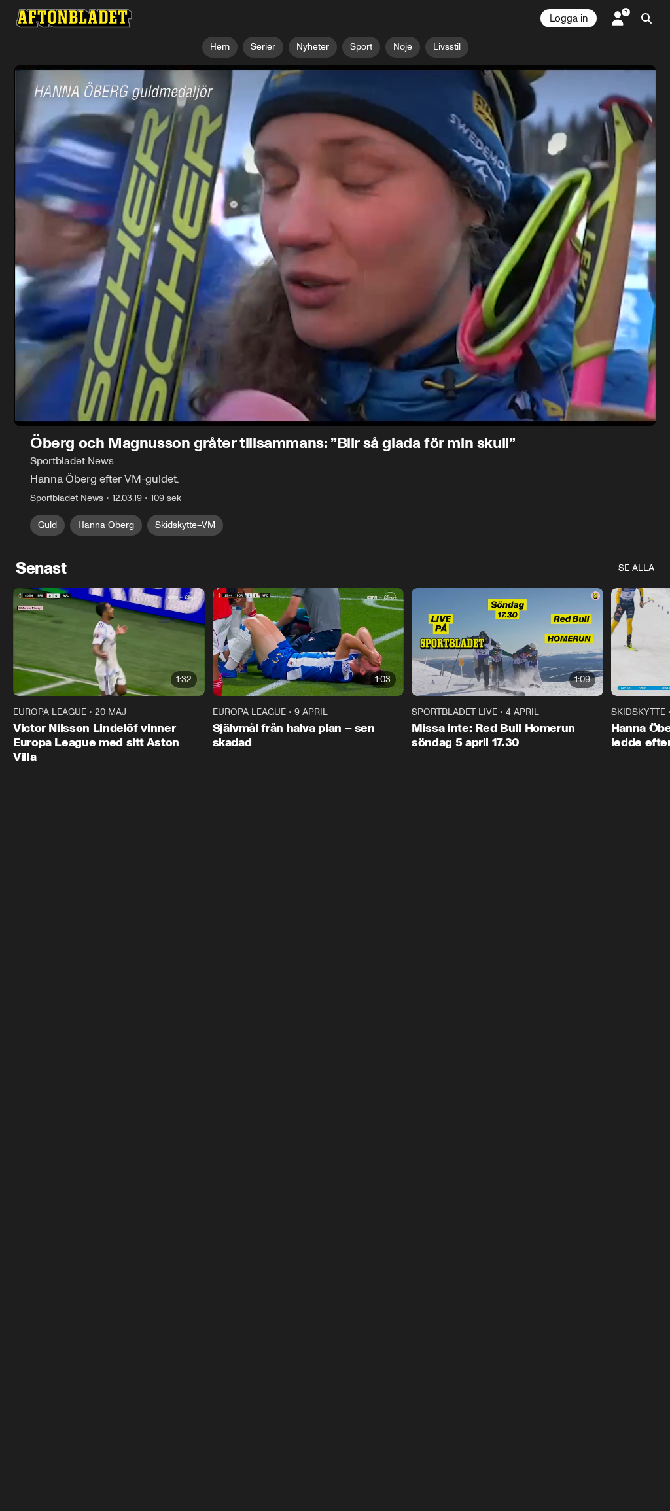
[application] (335, 245)
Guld (47, 524)
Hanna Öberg (106, 524)
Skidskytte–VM (185, 524)
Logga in (569, 18)
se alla (636, 568)
